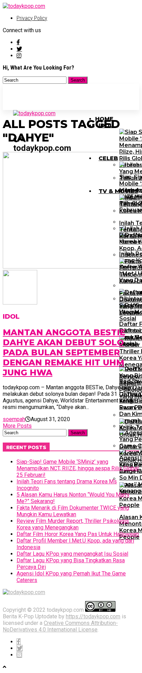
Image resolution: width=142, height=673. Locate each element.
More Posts (17, 425)
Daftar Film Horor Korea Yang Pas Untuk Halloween (78, 534)
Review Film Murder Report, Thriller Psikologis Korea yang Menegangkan (73, 524)
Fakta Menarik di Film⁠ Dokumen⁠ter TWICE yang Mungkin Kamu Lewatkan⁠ (73, 511)
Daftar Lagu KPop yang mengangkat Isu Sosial (72, 554)
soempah (14, 419)
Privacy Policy (32, 18)
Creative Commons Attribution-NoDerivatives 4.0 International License (60, 626)
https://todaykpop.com (93, 616)
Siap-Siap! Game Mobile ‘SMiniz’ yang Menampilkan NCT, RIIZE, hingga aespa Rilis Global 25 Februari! (78, 468)
